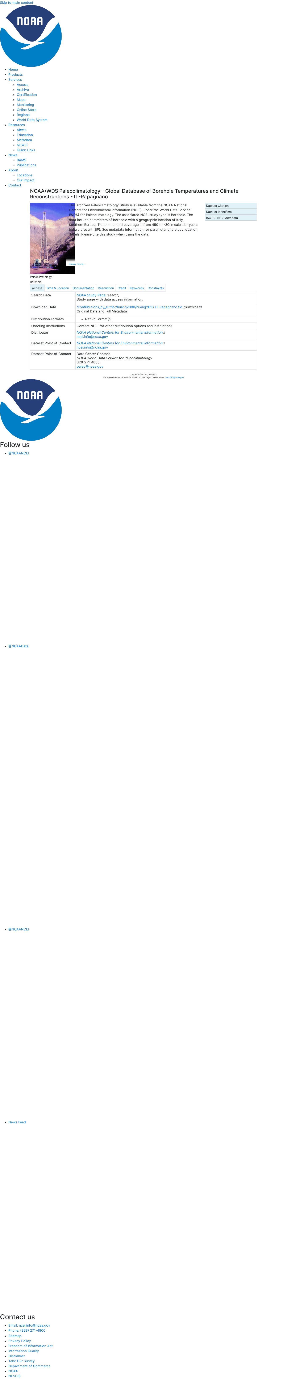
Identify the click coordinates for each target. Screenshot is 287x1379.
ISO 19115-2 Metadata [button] (222, 218)
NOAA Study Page (91, 295)
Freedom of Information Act (30, 1346)
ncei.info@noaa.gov (92, 336)
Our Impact (25, 180)
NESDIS (14, 1376)
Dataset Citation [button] (217, 205)
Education (25, 135)
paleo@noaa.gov (90, 366)
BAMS (21, 160)
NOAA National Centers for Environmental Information (120, 332)
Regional (23, 115)
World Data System (32, 120)
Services (15, 79)
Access (22, 84)
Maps (21, 100)
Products (15, 74)
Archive (23, 89)
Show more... (77, 264)
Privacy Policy (19, 1341)
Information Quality (23, 1351)
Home (13, 69)
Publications (26, 165)
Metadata (24, 140)
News (12, 155)
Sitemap (14, 1336)
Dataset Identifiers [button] (219, 211)
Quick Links (26, 150)
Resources (16, 125)
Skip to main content (16, 2)
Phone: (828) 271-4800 (26, 1330)
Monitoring (25, 105)
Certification (27, 94)
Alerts (21, 130)
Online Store (26, 110)
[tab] (37, 288)
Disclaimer (16, 1356)
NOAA (13, 1371)
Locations (24, 175)
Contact (14, 185)
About (13, 170)
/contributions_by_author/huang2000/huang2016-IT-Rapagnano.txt (130, 307)
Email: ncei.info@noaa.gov (29, 1325)
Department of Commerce (29, 1366)
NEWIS (22, 145)
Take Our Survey (21, 1361)
